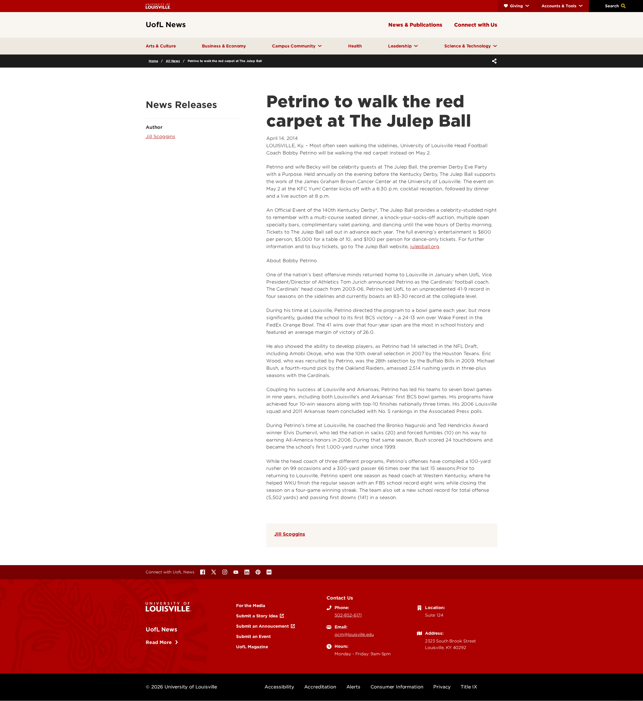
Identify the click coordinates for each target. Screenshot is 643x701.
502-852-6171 (348, 615)
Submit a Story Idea (257, 615)
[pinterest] (257, 572)
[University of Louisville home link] (158, 6)
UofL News (161, 629)
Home (153, 61)
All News (173, 61)
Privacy (442, 686)
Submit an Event (253, 636)
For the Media (250, 605)
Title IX (469, 686)
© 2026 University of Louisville (181, 686)
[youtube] (235, 572)
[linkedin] (246, 572)
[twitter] (213, 572)
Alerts (353, 686)
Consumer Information (396, 686)
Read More (159, 642)
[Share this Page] (493, 61)
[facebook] (202, 572)
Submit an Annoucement (262, 626)
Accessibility (279, 686)
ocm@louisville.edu (354, 634)
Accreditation (320, 686)
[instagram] (224, 572)
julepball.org (424, 246)
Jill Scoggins (289, 534)
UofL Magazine (252, 646)
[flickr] (269, 572)
